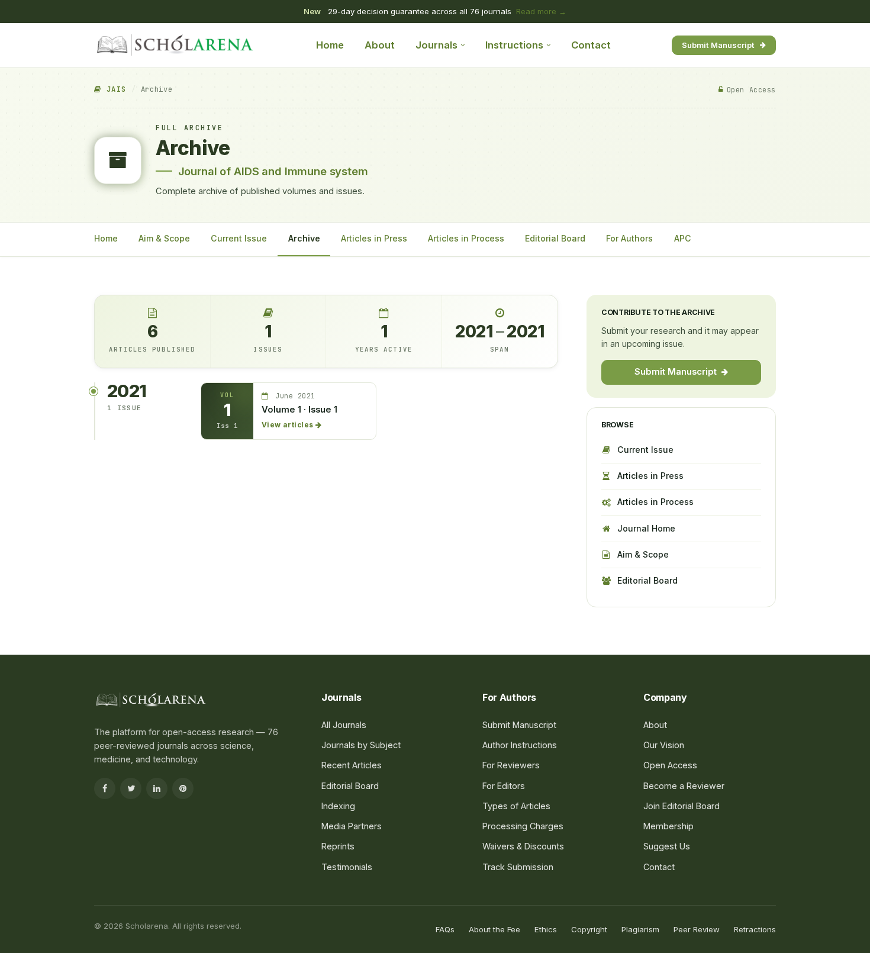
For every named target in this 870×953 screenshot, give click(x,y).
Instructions (514, 45)
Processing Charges (522, 826)
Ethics (545, 929)
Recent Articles (351, 765)
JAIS (113, 89)
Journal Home (646, 528)
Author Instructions (519, 745)
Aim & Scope (164, 238)
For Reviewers (511, 765)
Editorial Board (555, 238)
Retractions (755, 929)
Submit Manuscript (718, 44)
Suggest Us (666, 846)
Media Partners (351, 826)
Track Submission (517, 867)
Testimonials (346, 867)
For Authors (629, 238)
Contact (591, 45)
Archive (304, 238)
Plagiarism (640, 929)
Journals (436, 45)
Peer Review (697, 929)
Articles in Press (374, 238)
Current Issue (239, 238)
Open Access (670, 765)
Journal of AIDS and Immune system (273, 171)
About (380, 45)
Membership (668, 826)
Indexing (338, 806)
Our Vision (663, 745)
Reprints (338, 846)
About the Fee (494, 929)
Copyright (589, 929)
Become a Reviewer (683, 786)
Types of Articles (516, 806)
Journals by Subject (361, 745)
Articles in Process (466, 238)
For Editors (503, 786)
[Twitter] (130, 788)
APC (682, 238)
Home (330, 45)
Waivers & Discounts (523, 846)
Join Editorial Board (681, 806)
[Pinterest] (183, 788)
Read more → (541, 11)
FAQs (445, 929)
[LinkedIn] (156, 788)
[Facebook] (104, 788)
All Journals (343, 725)
